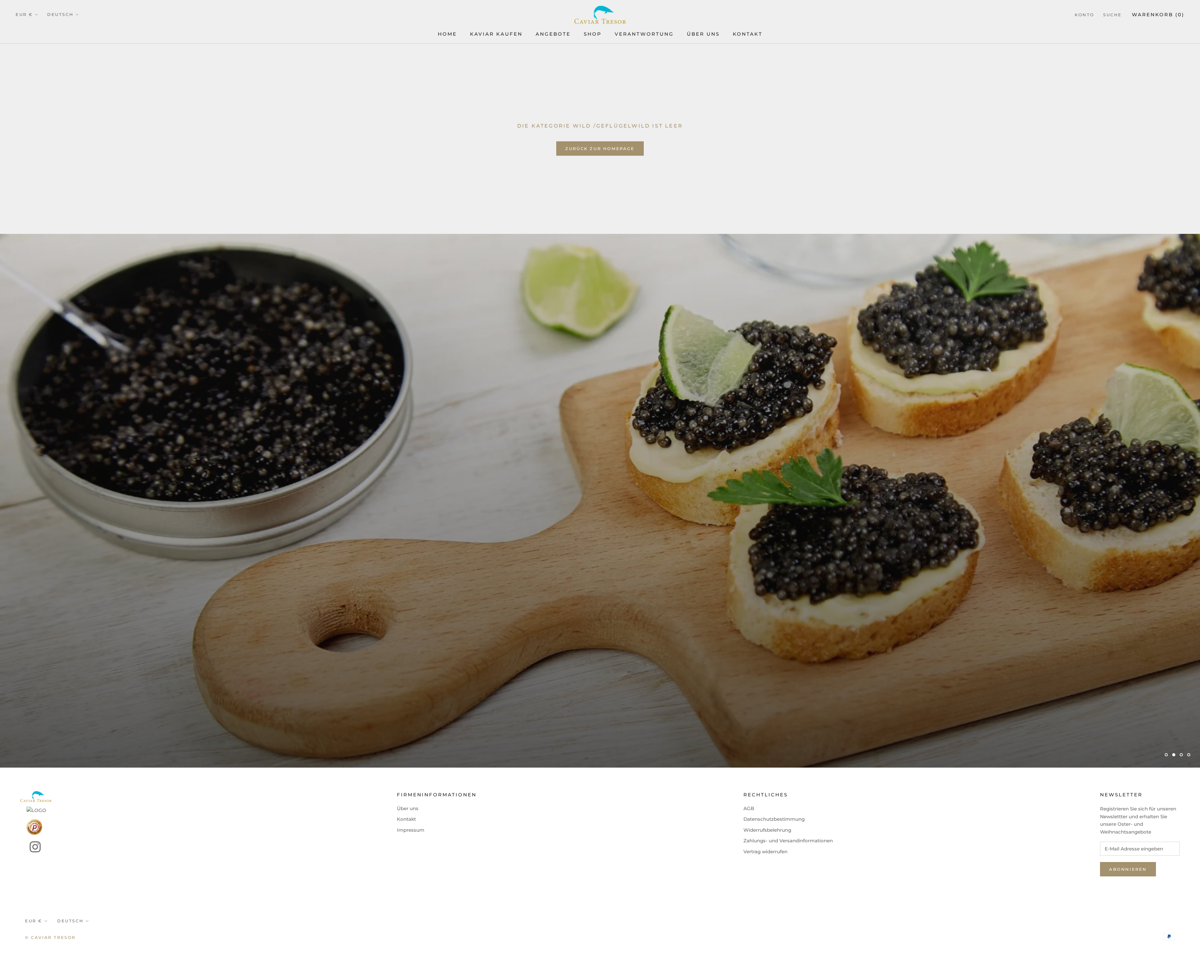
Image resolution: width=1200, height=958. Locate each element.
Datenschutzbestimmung (774, 819)
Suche (1112, 14)
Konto (1084, 14)
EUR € (24, 14)
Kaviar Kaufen (496, 34)
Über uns (407, 808)
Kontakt (747, 34)
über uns (703, 34)
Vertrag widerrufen (765, 852)
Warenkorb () (1158, 15)
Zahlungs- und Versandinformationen (788, 841)
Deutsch (60, 14)
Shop (593, 34)
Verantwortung (644, 34)
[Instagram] (30, 846)
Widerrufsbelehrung (767, 830)
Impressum (410, 830)
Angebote (553, 34)
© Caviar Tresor (50, 937)
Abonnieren (1128, 869)
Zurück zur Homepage (599, 148)
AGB (748, 808)
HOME (447, 34)
